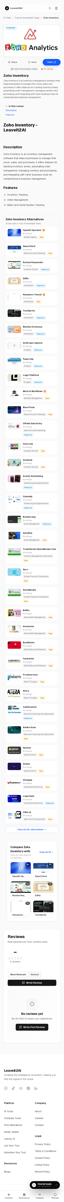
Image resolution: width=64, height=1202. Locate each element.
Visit (50, 62)
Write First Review (34, 1027)
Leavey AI (9, 1138)
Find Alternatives (13, 1125)
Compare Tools (12, 1118)
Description (11, 110)
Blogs (7, 1171)
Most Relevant (18, 974)
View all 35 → (46, 852)
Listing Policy (42, 1164)
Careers (39, 1118)
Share (14, 62)
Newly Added (11, 1131)
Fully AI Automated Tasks (27, 17)
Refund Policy (42, 1171)
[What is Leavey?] (57, 1185)
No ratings (48, 69)
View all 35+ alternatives (30, 829)
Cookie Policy (42, 1157)
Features (10, 114)
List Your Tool (11, 1145)
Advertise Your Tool (15, 1152)
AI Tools (7, 17)
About (38, 1111)
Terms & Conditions (45, 1151)
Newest (35, 974)
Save (34, 62)
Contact (39, 1125)
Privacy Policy (43, 1144)
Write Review (34, 982)
